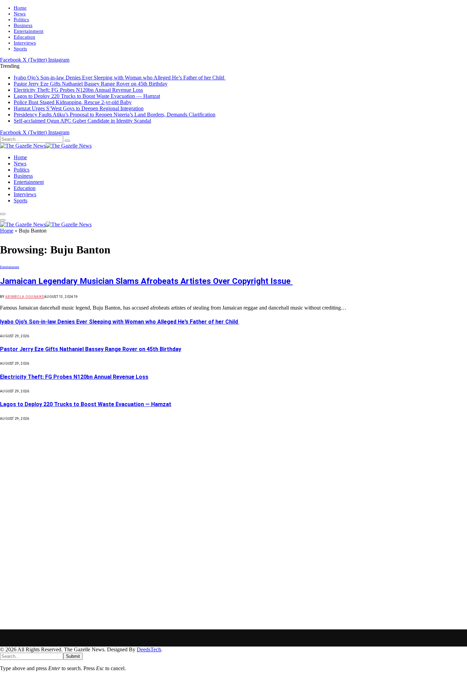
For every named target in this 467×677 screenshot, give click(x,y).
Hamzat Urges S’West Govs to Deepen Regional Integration (79, 108)
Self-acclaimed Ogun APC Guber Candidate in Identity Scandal (82, 121)
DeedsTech (149, 649)
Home (20, 8)
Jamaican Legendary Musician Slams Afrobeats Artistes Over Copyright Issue (146, 281)
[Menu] (2, 214)
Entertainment (28, 31)
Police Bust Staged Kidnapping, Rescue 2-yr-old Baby (73, 102)
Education (24, 37)
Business (23, 25)
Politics (21, 19)
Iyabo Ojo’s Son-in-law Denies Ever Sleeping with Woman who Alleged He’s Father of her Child (120, 77)
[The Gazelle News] (46, 146)
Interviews (25, 43)
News (20, 13)
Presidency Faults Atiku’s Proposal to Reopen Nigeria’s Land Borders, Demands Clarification (114, 114)
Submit (73, 656)
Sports (20, 48)
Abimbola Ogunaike (24, 297)
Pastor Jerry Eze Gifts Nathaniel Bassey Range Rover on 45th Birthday (91, 84)
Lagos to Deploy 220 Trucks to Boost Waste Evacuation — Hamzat (87, 96)
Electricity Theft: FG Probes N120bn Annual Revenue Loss (78, 90)
